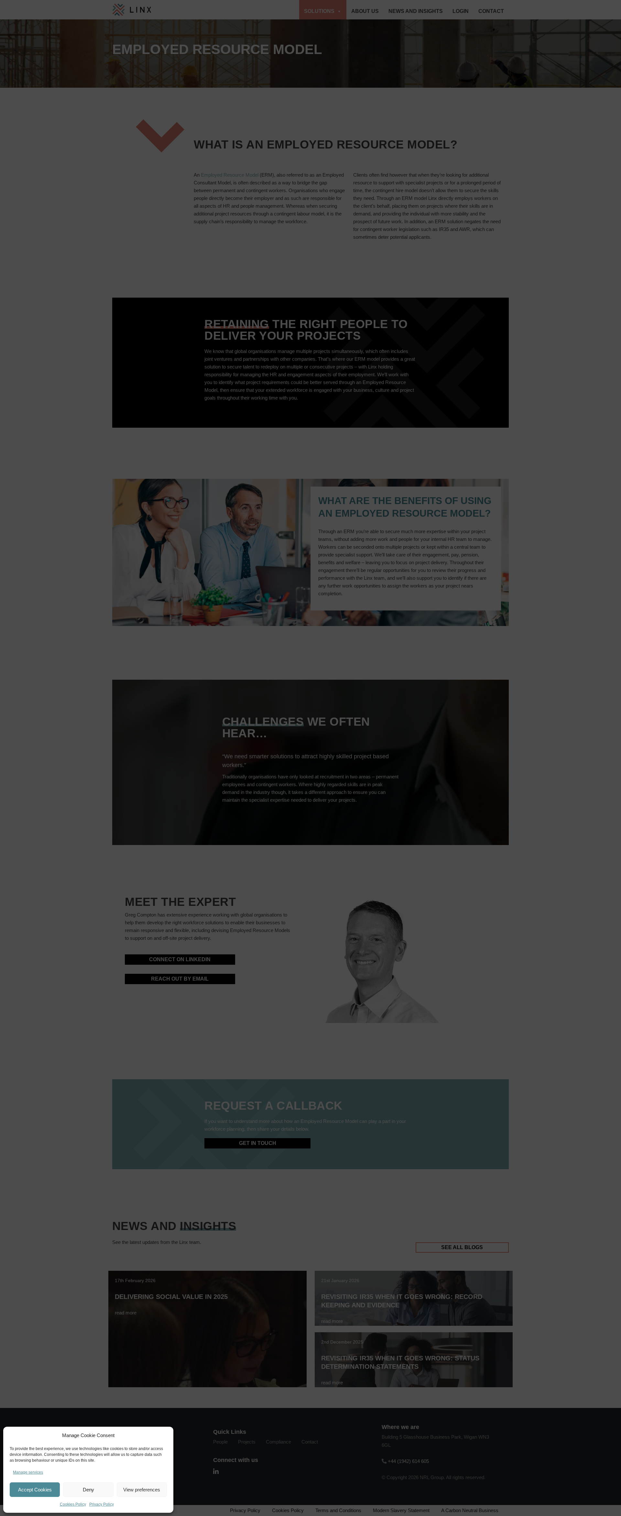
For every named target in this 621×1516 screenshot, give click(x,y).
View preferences (141, 1489)
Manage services (28, 1472)
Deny (88, 1489)
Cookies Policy (73, 1504)
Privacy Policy (101, 1504)
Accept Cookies (35, 1489)
